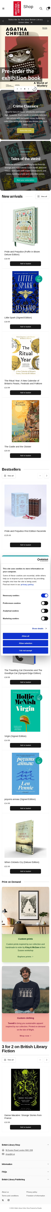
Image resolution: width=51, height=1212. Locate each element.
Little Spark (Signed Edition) (18, 317)
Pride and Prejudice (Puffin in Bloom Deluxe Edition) (22, 253)
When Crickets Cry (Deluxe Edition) (21, 862)
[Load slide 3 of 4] (25, 89)
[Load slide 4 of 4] (28, 89)
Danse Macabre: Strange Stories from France (22, 1116)
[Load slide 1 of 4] (17, 89)
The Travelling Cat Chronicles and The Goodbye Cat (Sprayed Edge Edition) (23, 671)
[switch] (44, 603)
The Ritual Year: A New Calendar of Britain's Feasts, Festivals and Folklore (23, 382)
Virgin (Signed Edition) (15, 736)
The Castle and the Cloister (17, 446)
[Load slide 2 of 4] (21, 89)
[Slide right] (47, 21)
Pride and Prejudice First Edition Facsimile (25, 531)
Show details (37, 628)
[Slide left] (3, 21)
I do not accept (25, 650)
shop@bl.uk (10, 1154)
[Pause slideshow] (34, 89)
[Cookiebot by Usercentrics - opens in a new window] (37, 560)
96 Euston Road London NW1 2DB (19, 1150)
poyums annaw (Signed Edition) (20, 799)
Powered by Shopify (36, 1208)
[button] (3, 8)
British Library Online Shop (22, 1208)
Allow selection (25, 643)
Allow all (25, 636)
